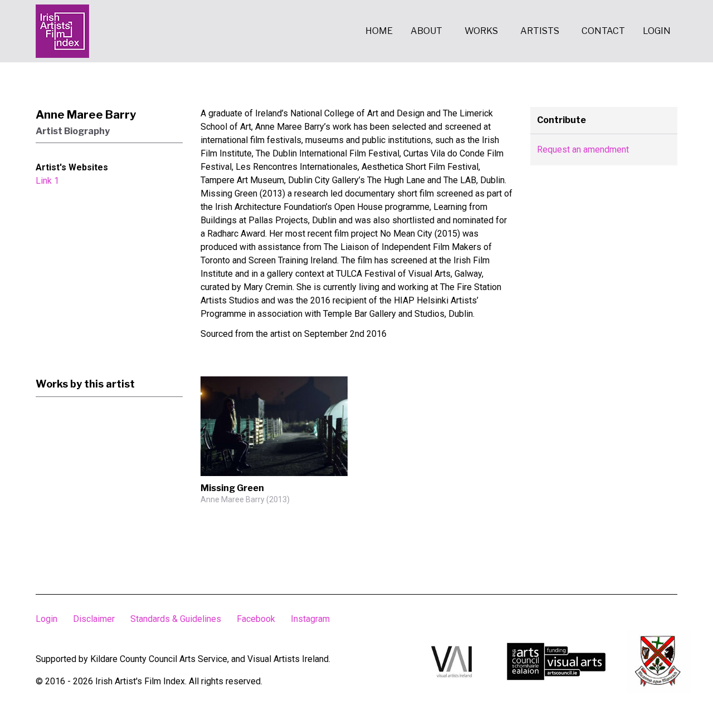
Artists (539, 31)
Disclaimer (94, 619)
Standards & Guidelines (175, 619)
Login (657, 31)
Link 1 (47, 180)
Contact (603, 31)
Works (481, 31)
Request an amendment (583, 149)
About (426, 31)
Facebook (256, 619)
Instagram (310, 619)
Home (379, 31)
